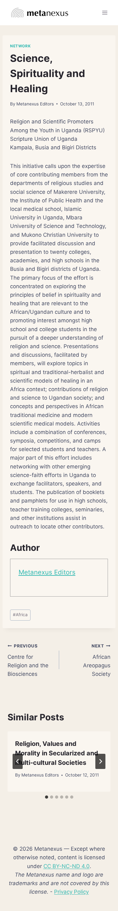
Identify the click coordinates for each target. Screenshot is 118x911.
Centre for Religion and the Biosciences (28, 660)
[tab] (46, 797)
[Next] (100, 761)
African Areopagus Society (96, 660)
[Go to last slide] (18, 761)
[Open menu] (104, 12)
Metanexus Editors (35, 103)
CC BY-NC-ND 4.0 (66, 866)
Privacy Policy (71, 892)
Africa (20, 614)
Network (20, 46)
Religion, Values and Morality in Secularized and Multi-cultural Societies (56, 753)
